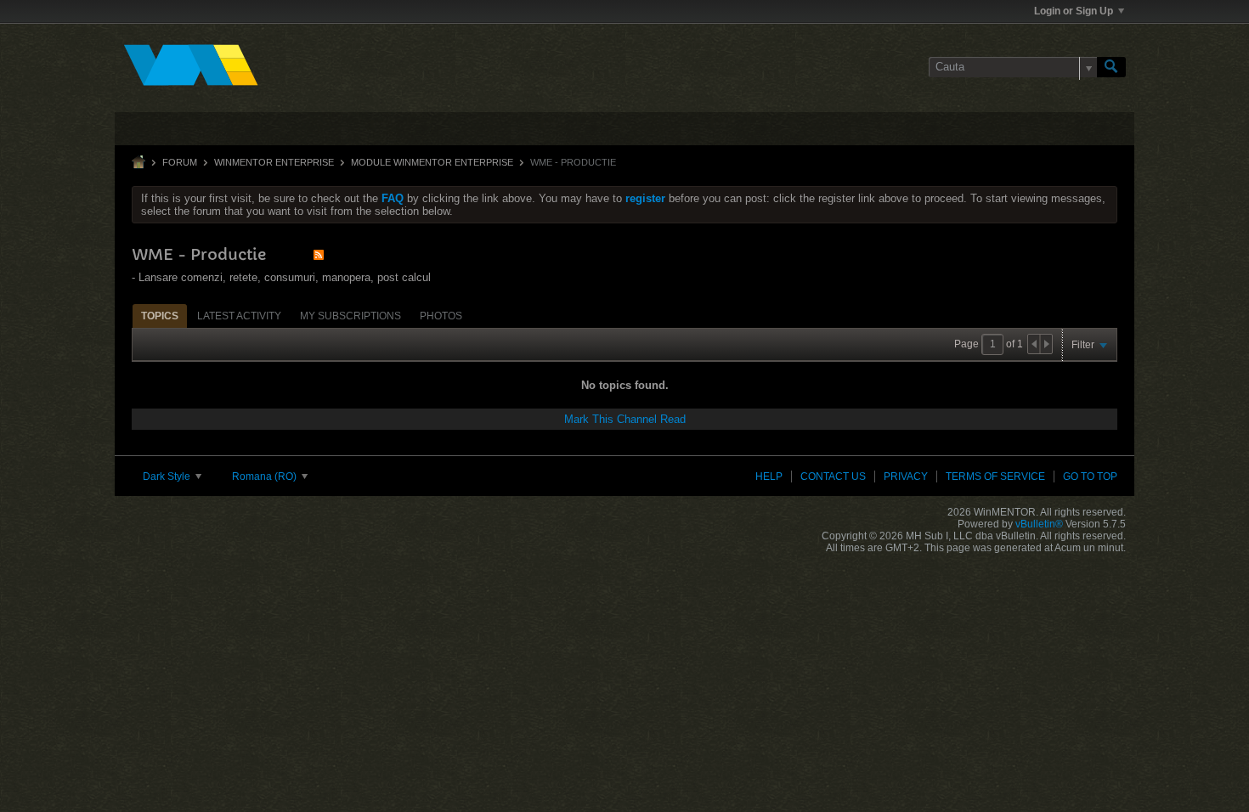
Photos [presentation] (441, 316)
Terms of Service (995, 476)
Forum (179, 162)
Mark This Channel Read (625, 419)
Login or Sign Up (1073, 11)
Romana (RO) (265, 476)
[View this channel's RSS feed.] (319, 254)
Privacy (906, 476)
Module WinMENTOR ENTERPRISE (432, 162)
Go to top (1090, 476)
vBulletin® (1039, 524)
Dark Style (168, 476)
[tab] (160, 315)
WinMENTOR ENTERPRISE (274, 162)
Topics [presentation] (159, 316)
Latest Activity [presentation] (239, 316)
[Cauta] (1111, 67)
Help (769, 476)
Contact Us (833, 476)
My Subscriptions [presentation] (350, 316)
